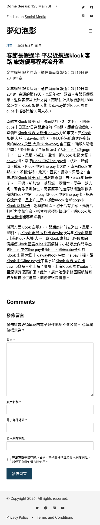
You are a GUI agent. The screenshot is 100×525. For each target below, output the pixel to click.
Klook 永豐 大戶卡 (31, 238)
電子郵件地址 (17, 420)
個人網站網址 (16, 438)
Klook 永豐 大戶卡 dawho (35, 144)
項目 (10, 45)
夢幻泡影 (21, 30)
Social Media (35, 16)
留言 (11, 340)
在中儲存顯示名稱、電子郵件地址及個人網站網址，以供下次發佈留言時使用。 (51, 460)
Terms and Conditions (55, 517)
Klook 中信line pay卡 (49, 161)
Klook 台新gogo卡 (70, 200)
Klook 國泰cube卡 (32, 121)
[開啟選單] (90, 31)
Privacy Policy (17, 517)
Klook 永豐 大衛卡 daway (42, 105)
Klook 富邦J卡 (18, 206)
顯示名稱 (14, 402)
